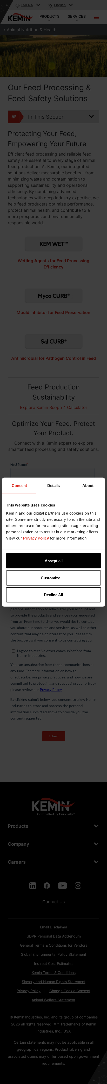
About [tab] (87, 485)
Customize (50, 577)
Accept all (54, 561)
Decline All (53, 595)
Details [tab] (53, 485)
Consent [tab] (19, 485)
